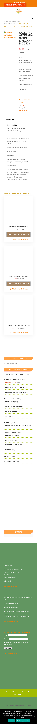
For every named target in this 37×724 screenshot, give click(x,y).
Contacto (17, 694)
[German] (13, 625)
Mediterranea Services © (18, 705)
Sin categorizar (10, 461)
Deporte (7, 423)
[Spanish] (5, 625)
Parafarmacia (11, 411)
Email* (6, 635)
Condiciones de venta (11, 603)
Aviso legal (7, 581)
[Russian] (18, 625)
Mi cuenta (15, 692)
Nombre (6, 639)
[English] (7, 625)
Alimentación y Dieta (12, 379)
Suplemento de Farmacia (15, 392)
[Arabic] (10, 627)
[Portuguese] (7, 627)
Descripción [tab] (10, 119)
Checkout (25, 692)
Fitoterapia (10, 440)
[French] (15, 625)
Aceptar (11, 721)
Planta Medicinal (12, 445)
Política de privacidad (11, 607)
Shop (8, 692)
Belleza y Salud (10, 398)
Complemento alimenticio (15, 426)
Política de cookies (23, 721)
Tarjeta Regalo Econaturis (15, 375)
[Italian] (5, 627)
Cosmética (9, 402)
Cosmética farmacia (13, 406)
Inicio (6, 21)
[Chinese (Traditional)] (13, 627)
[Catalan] (10, 625)
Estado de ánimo (10, 432)
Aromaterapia (11, 435)
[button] (14, 35)
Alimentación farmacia (14, 387)
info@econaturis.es (10, 577)
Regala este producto (18, 234)
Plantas (8, 450)
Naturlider (8, 456)
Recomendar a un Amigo (15, 5)
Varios (8, 416)
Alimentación (14, 24)
